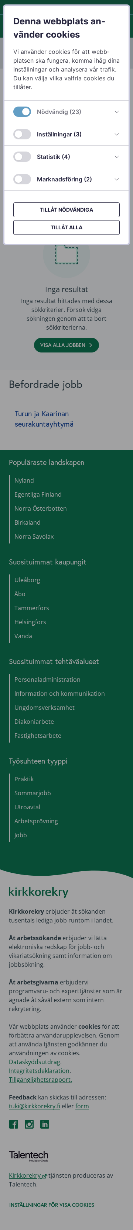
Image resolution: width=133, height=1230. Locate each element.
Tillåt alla (66, 227)
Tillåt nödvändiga (66, 209)
